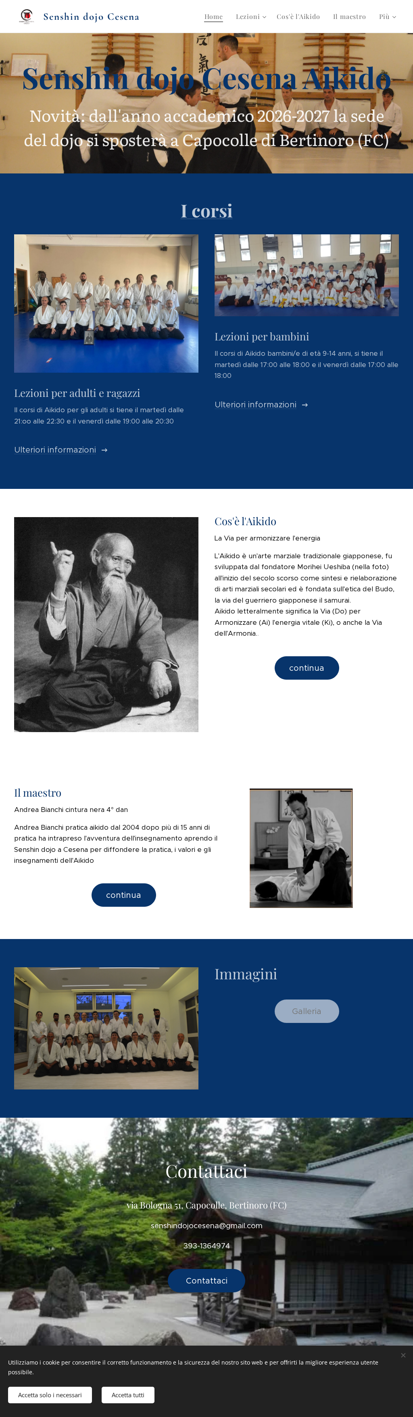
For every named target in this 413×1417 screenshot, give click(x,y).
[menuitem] (215, 16)
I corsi (207, 210)
